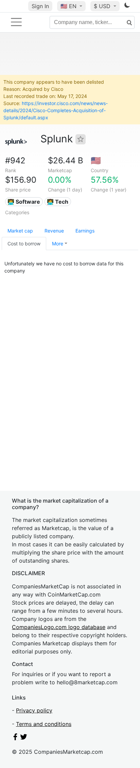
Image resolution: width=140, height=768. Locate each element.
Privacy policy (34, 710)
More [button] (57, 243)
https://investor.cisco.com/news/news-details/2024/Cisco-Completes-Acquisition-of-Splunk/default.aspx (55, 110)
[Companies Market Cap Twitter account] (23, 738)
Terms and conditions (43, 724)
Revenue (54, 231)
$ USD (103, 6)
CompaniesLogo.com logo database (58, 627)
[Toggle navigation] (16, 22)
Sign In (40, 6)
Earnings (84, 231)
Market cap (20, 231)
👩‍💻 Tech (57, 201)
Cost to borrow (23, 243)
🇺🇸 (68, 6)
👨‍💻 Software (23, 201)
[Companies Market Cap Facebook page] (15, 738)
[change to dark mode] (127, 6)
